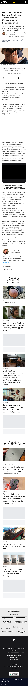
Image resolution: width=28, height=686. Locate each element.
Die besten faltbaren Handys (7, 631)
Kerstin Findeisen (10, 34)
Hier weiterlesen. (17, 73)
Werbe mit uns (14, 659)
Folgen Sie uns (22, 78)
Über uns (14, 650)
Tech (3, 9)
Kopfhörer (14, 9)
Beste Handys (21, 628)
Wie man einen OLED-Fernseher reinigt (7, 622)
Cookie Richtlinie (14, 657)
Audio (8, 9)
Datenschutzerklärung (14, 655)
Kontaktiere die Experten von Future (14, 648)
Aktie (6, 78)
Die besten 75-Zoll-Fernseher (7, 628)
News (22, 36)
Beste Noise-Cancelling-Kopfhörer (21, 632)
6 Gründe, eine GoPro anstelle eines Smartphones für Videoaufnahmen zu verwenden (20, 617)
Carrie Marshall (12, 33)
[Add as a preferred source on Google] (14, 674)
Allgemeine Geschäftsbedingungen (14, 652)
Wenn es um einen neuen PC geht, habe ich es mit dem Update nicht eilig (7, 617)
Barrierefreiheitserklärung (14, 646)
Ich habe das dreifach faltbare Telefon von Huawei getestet (21, 622)
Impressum (14, 664)
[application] (14, 171)
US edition (4, 682)
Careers (14, 662)
